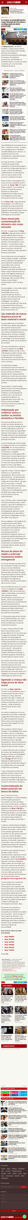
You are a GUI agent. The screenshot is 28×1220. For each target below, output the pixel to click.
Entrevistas (17, 1176)
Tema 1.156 (9, 202)
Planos (22, 1176)
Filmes (20, 1173)
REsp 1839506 (9, 945)
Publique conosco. (17, 976)
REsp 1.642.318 (15, 689)
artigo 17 (9, 759)
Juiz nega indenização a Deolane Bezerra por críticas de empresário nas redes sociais (21, 998)
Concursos (8, 1171)
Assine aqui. (18, 979)
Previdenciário (4, 1178)
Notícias (11, 17)
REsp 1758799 (9, 950)
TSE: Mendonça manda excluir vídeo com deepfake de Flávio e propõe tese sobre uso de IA (21, 1017)
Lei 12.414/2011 (20, 859)
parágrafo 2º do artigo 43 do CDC (13, 878)
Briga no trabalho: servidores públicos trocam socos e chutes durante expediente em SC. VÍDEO (6, 1018)
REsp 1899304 (9, 937)
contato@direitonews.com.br (9, 970)
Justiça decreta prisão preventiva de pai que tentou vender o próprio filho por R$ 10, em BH (16, 111)
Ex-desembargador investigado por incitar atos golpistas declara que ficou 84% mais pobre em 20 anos (17, 137)
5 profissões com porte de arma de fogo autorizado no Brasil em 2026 (17, 1124)
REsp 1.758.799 (17, 808)
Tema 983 (5, 447)
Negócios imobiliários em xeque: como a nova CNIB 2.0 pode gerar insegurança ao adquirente (18, 82)
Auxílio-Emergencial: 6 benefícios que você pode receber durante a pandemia (17, 75)
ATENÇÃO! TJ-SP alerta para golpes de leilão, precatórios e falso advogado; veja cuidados (20, 1037)
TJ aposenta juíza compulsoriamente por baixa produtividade (16, 1143)
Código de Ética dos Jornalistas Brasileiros (11, 968)
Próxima (24, 1085)
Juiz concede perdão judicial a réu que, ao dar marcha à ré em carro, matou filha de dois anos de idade (17, 1150)
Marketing (3, 1173)
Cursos (9, 1173)
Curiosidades (21, 1168)
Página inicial (4, 17)
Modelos (15, 1173)
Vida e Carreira (9, 1176)
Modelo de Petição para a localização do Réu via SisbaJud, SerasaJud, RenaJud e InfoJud (18, 124)
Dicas (2, 1171)
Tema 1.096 (14, 185)
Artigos (8, 1168)
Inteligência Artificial (16, 1171)
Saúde (24, 1173)
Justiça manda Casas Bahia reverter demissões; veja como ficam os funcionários (17, 118)
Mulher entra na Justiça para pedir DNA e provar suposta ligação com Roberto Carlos (18, 131)
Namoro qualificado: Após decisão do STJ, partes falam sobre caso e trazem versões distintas (18, 104)
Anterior (4, 1085)
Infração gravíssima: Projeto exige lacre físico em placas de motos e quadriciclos (6, 1037)
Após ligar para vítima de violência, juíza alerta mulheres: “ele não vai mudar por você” (7, 999)
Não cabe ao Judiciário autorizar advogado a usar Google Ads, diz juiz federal (17, 89)
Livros (2, 1176)
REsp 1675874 (9, 942)
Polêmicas (14, 1168)
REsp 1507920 (9, 939)
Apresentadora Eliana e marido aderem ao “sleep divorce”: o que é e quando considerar (17, 1117)
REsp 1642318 (9, 947)
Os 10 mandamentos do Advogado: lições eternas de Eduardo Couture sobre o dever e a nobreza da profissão (18, 96)
